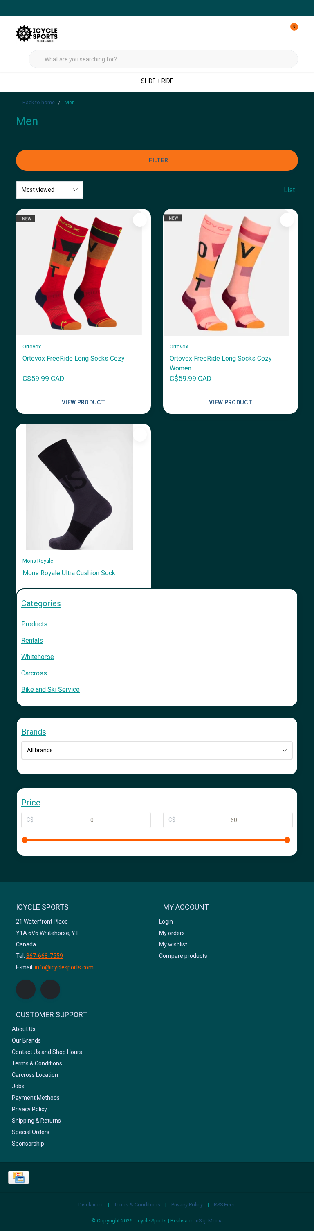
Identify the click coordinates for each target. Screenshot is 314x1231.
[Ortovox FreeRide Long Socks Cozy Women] (230, 272)
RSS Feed (225, 1205)
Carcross (34, 673)
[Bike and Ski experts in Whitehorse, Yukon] (46, 32)
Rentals (32, 640)
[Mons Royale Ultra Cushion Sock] (83, 487)
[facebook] (26, 989)
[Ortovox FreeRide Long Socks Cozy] (83, 272)
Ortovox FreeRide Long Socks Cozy (73, 358)
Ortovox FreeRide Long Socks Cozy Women (221, 363)
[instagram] (50, 989)
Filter (158, 160)
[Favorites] (275, 32)
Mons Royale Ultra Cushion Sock (68, 573)
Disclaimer (90, 1205)
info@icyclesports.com (64, 967)
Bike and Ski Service (50, 689)
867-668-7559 (44, 956)
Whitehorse (37, 657)
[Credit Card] (18, 1177)
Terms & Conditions (137, 1205)
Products (34, 624)
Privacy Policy (187, 1205)
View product (83, 402)
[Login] (259, 32)
